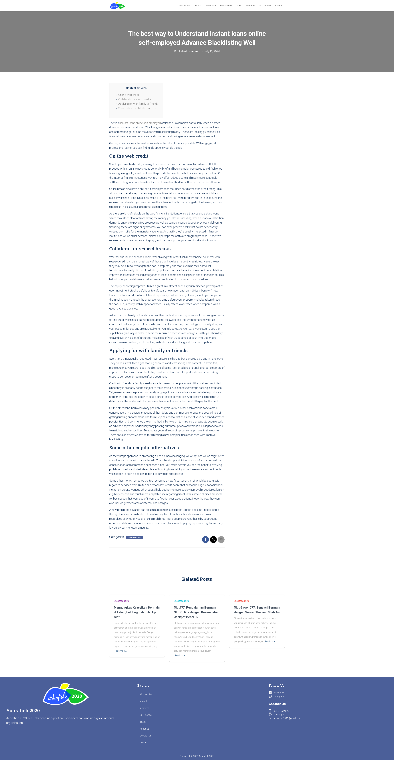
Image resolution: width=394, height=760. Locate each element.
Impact (198, 5)
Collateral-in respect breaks (134, 99)
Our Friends (226, 5)
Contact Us (265, 5)
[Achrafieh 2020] (117, 5)
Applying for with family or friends (138, 103)
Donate (278, 5)
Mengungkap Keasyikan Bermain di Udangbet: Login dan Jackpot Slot (137, 612)
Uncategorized (134, 537)
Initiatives (211, 5)
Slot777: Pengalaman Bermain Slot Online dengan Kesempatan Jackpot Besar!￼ (196, 612)
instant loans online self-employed (140, 123)
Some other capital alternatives (137, 108)
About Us (250, 5)
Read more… (121, 651)
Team (238, 5)
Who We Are (184, 5)
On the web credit (129, 94)
